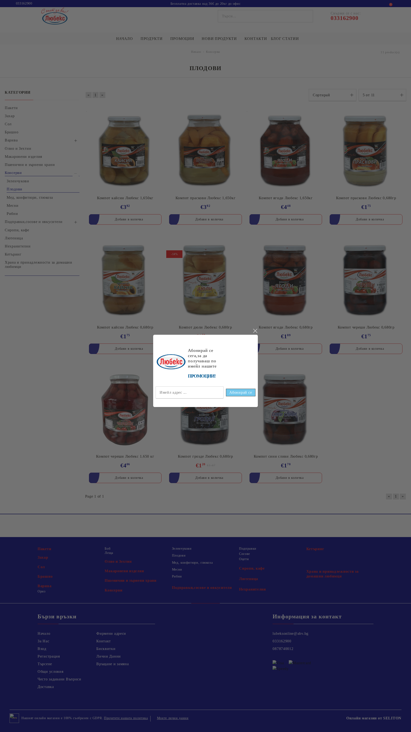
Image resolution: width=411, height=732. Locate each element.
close (255, 331)
